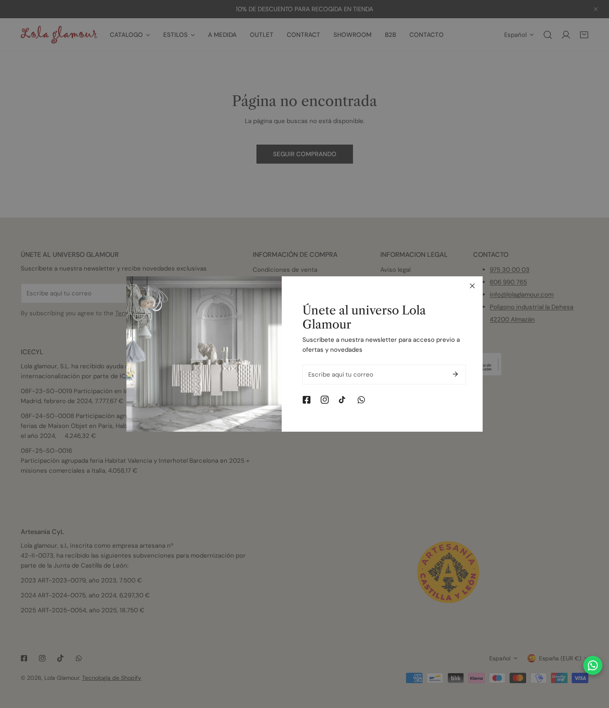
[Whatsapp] (361, 400)
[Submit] (455, 374)
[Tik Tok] (343, 400)
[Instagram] (325, 400)
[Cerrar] (472, 286)
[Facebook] (306, 400)
